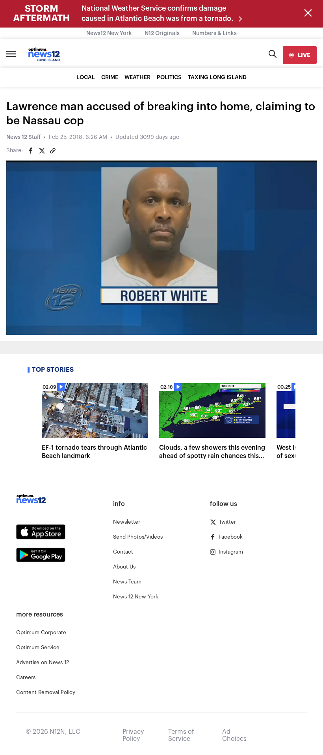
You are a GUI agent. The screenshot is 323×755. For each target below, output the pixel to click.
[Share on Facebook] (31, 151)
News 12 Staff (23, 137)
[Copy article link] (53, 151)
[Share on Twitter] (42, 151)
